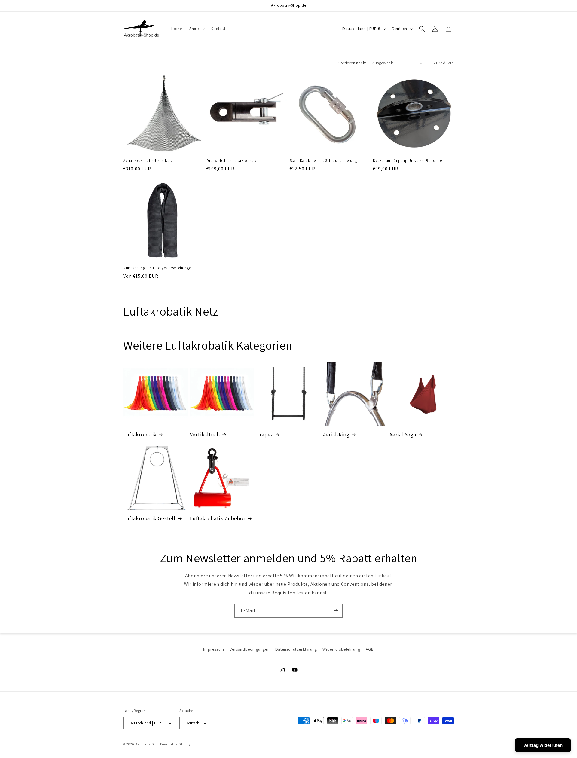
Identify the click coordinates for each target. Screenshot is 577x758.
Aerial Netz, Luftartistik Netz (148, 160)
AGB (370, 649)
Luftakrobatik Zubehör (218, 518)
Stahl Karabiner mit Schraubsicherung (323, 160)
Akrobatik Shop (148, 744)
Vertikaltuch (205, 434)
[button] (196, 28)
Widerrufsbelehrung (341, 649)
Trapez (264, 434)
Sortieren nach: (352, 63)
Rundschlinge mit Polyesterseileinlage (157, 268)
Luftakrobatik (140, 434)
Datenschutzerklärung (296, 649)
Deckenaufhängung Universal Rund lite (407, 160)
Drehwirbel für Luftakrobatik (231, 160)
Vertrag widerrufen (543, 745)
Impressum (213, 649)
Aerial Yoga (402, 434)
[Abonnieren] (335, 611)
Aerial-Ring (336, 434)
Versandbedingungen (250, 649)
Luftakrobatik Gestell (149, 518)
